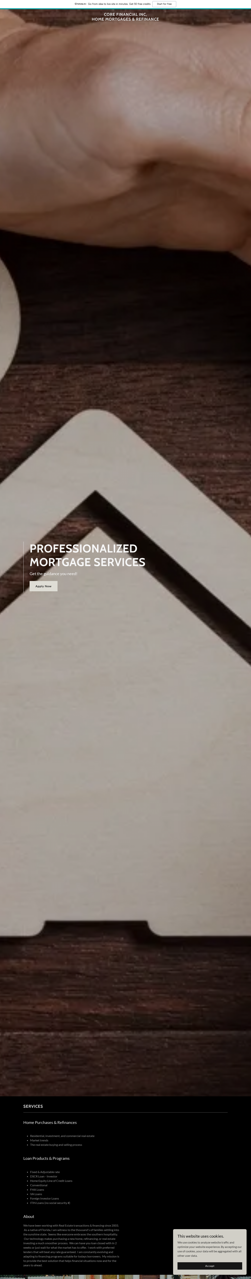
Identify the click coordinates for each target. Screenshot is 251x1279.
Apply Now (43, 586)
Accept (209, 1265)
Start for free (164, 4)
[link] (126, 19)
